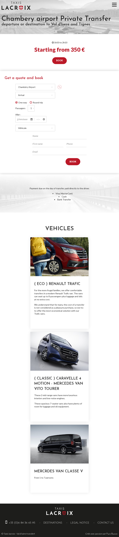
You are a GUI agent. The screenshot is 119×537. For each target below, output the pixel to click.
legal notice (79, 523)
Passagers (20, 108)
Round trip (38, 102)
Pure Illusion (111, 534)
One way (22, 102)
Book (59, 61)
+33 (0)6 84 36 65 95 (21, 523)
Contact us (105, 523)
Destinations (52, 523)
